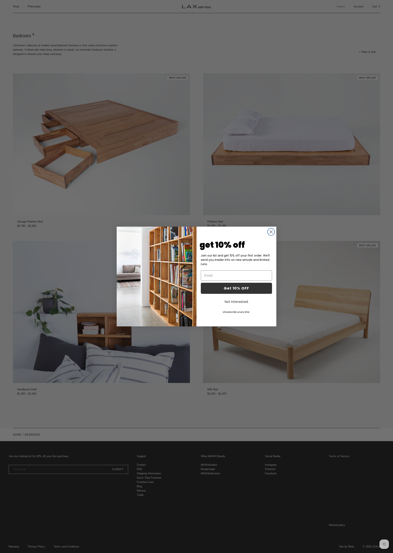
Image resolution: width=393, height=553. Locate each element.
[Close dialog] (271, 231)
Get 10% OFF (236, 288)
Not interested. (236, 301)
